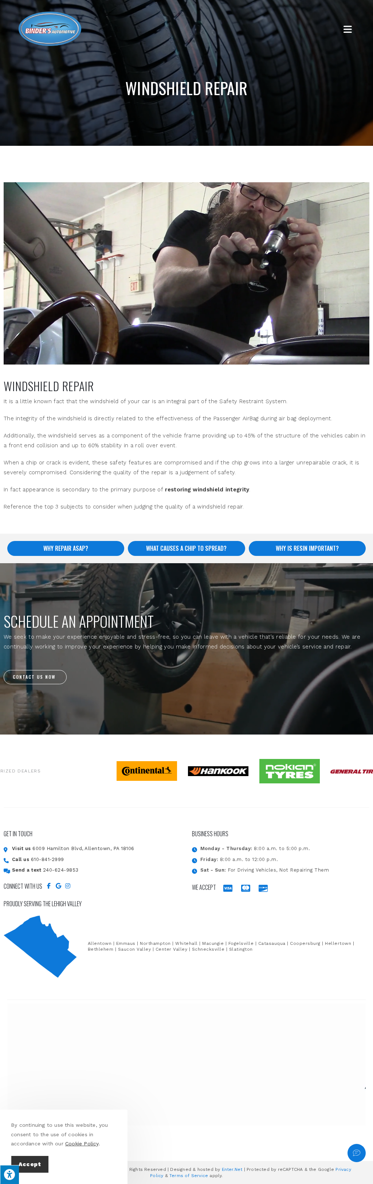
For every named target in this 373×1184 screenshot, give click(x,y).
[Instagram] (68, 886)
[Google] (58, 886)
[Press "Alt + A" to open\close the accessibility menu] (9, 1174)
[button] (35, 677)
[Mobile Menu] (348, 29)
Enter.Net (232, 1169)
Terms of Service (188, 1175)
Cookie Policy (82, 1143)
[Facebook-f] (49, 886)
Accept (30, 1164)
